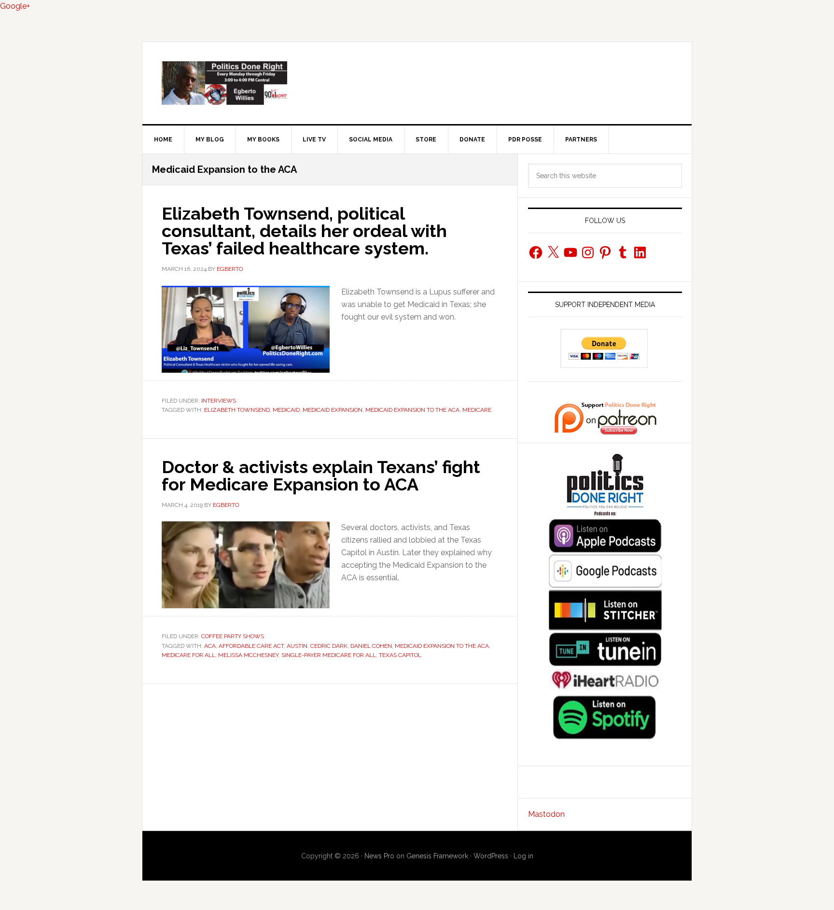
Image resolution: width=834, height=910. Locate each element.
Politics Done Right (417, 83)
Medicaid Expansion (332, 409)
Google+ (15, 6)
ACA (210, 646)
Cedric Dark (329, 646)
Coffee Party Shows (232, 636)
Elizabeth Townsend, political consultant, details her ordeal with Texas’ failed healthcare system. (304, 230)
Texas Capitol (400, 655)
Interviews (218, 400)
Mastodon (546, 814)
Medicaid (286, 409)
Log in (523, 856)
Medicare (476, 409)
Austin (297, 646)
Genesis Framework (437, 856)
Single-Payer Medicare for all (328, 655)
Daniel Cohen (371, 646)
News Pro (379, 856)
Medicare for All (188, 655)
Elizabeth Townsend (237, 409)
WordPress (490, 856)
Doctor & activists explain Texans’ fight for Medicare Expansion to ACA (321, 475)
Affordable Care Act (251, 646)
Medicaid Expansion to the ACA (412, 409)
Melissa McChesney (248, 655)
